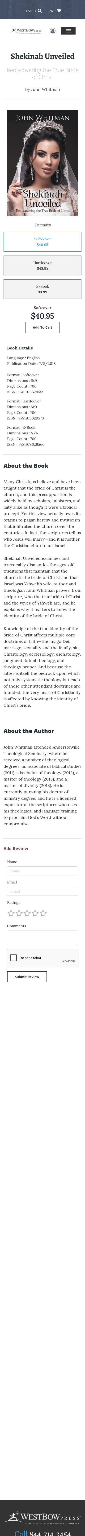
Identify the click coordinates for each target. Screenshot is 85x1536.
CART (51, 11)
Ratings (13, 902)
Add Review (16, 848)
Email (12, 882)
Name (12, 861)
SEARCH (31, 11)
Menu (68, 31)
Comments (16, 925)
